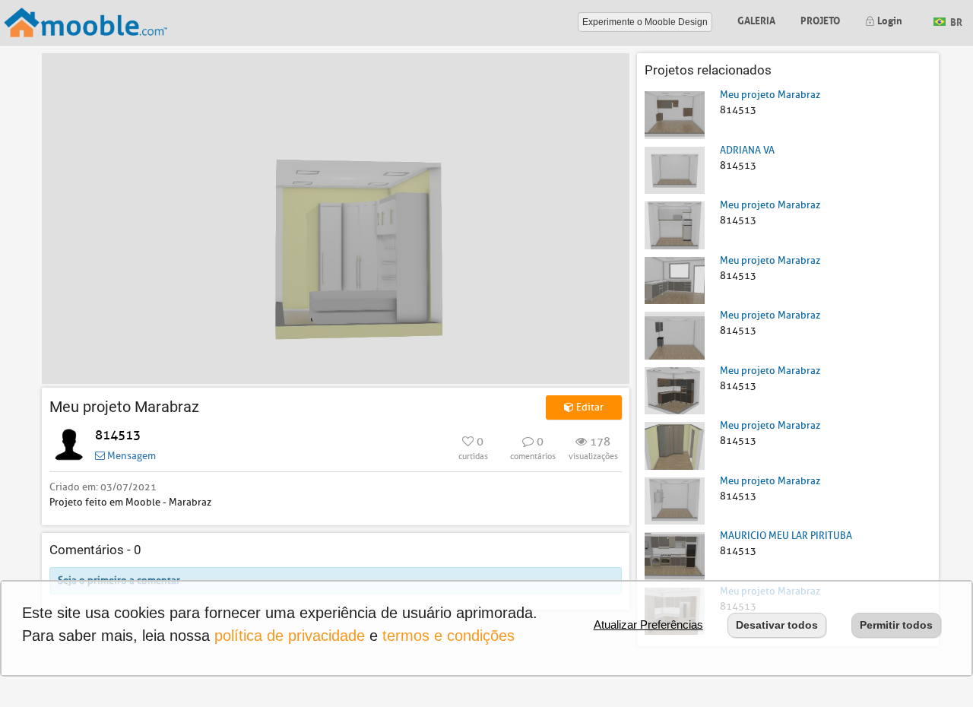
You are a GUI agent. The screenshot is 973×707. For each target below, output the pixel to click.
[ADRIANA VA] (675, 169)
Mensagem (130, 455)
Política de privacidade (289, 635)
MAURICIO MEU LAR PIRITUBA (786, 535)
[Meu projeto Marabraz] (675, 114)
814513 (118, 435)
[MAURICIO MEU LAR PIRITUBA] (675, 555)
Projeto (820, 19)
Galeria (756, 19)
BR (955, 21)
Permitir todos (896, 625)
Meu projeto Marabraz (770, 94)
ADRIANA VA (747, 150)
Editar (589, 407)
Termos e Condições (448, 635)
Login (888, 19)
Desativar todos (777, 625)
